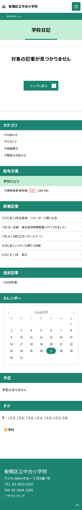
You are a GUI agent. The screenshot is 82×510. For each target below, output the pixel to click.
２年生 (21, 417)
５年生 (48, 417)
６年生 (57, 417)
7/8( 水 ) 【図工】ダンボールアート (22, 236)
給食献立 (12, 148)
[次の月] (73, 312)
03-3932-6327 (23, 483)
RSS (11, 429)
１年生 (11, 417)
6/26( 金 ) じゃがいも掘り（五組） (22, 245)
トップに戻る (38, 85)
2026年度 (10, 282)
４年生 (39, 417)
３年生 (30, 417)
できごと (12, 141)
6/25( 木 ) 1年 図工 (14, 255)
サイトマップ (16, 495)
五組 (65, 417)
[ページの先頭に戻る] (77, 505)
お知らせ (12, 135)
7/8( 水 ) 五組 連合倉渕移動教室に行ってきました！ (34, 227)
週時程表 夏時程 (27, 190)
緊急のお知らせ (16, 155)
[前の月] (8, 312)
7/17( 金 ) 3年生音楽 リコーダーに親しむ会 (29, 218)
